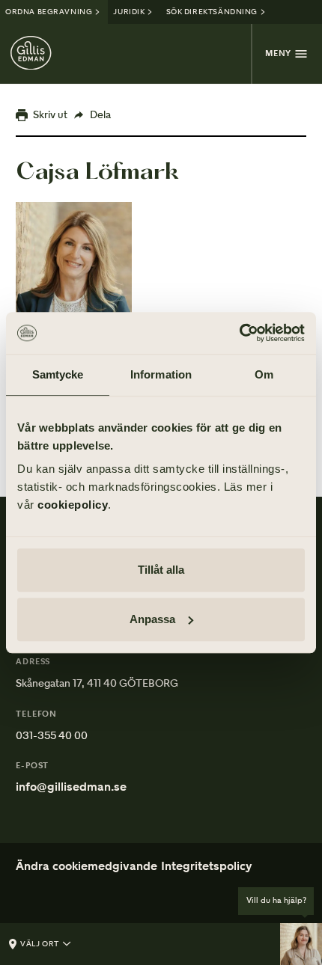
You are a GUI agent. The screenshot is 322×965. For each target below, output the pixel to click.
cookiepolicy (72, 504)
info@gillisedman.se (71, 787)
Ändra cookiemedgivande (86, 866)
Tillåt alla (161, 569)
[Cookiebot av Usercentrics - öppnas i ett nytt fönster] (239, 333)
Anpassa (152, 619)
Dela (100, 114)
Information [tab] (161, 374)
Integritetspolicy (206, 866)
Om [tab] (264, 374)
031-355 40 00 (52, 735)
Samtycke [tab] (58, 374)
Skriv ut (50, 114)
